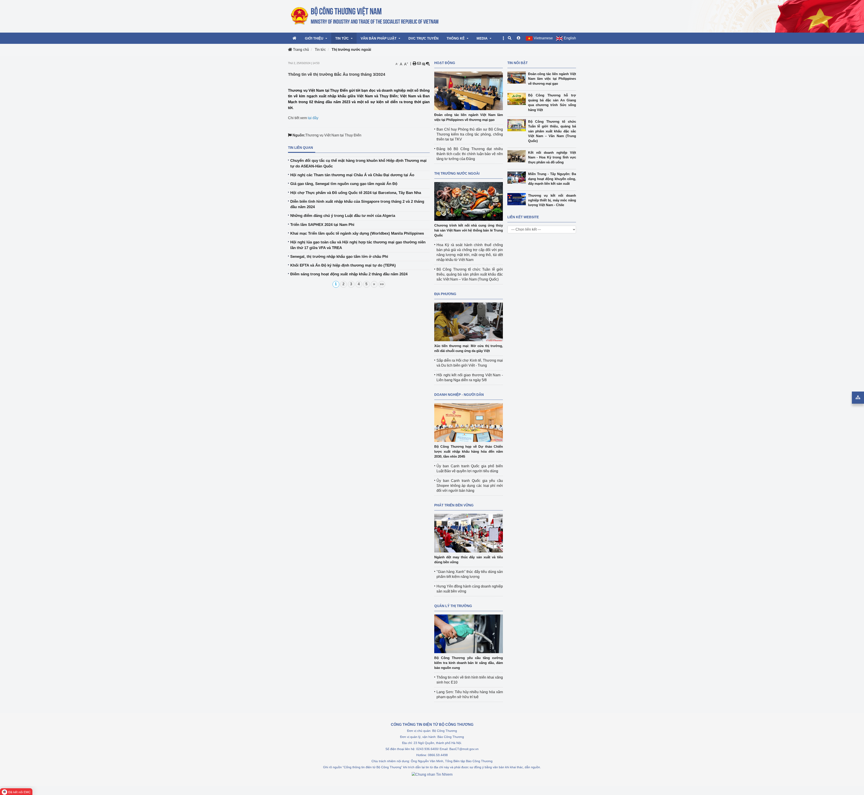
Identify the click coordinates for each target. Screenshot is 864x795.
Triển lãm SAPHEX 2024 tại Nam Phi (322, 225)
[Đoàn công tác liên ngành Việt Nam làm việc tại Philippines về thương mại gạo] (468, 90)
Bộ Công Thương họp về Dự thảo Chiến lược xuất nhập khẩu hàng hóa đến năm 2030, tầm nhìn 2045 (468, 451)
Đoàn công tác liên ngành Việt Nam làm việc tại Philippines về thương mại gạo (552, 78)
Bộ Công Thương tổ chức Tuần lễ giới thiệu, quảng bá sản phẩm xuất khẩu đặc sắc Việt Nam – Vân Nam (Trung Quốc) (469, 274)
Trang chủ (300, 49)
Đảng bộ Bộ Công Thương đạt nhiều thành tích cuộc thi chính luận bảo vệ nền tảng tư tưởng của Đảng (469, 154)
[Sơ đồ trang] (858, 398)
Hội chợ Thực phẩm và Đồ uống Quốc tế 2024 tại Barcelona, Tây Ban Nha (355, 193)
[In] (414, 64)
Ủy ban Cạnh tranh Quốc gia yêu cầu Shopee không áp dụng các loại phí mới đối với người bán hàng (469, 485)
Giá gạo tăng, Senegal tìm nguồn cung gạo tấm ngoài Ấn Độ (343, 184)
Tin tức (320, 49)
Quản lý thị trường (453, 606)
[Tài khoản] (519, 38)
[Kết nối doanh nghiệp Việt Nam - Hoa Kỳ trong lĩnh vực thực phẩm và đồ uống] (517, 156)
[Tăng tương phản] (423, 64)
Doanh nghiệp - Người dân (459, 394)
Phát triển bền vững (454, 505)
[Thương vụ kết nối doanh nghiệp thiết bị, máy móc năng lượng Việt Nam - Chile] (517, 199)
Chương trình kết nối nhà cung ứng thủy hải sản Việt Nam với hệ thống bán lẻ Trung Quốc (468, 230)
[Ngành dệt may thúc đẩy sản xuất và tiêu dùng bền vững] (468, 533)
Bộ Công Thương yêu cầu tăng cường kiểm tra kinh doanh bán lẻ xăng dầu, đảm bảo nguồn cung (468, 663)
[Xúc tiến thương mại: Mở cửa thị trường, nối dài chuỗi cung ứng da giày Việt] (468, 321)
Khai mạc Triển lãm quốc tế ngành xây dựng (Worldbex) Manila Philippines (357, 233)
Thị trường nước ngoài (351, 49)
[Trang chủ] (365, 16)
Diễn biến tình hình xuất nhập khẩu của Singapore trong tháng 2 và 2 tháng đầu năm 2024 (357, 204)
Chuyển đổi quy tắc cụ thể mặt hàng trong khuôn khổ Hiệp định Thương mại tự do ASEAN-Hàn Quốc (358, 163)
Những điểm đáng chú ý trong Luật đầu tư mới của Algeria (342, 216)
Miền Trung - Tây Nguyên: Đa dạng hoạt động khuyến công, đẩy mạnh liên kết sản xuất (552, 178)
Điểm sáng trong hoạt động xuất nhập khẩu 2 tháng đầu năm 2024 (348, 274)
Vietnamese (543, 38)
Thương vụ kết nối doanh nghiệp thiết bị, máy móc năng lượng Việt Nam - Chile (552, 200)
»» (382, 284)
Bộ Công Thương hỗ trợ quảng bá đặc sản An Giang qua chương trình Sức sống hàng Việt (552, 102)
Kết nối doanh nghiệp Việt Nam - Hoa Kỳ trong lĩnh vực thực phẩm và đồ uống (552, 157)
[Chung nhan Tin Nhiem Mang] (432, 774)
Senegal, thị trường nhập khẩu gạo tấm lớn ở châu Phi (339, 256)
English (570, 38)
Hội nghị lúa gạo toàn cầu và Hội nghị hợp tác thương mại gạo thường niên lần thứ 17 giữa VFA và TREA (357, 245)
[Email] (419, 64)
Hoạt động (444, 63)
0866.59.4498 (438, 755)
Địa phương (445, 294)
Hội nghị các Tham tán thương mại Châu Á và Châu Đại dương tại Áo (352, 175)
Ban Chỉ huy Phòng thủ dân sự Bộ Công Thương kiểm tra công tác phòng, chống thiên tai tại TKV (469, 134)
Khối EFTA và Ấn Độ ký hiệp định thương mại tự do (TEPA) (343, 265)
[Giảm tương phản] (428, 64)
